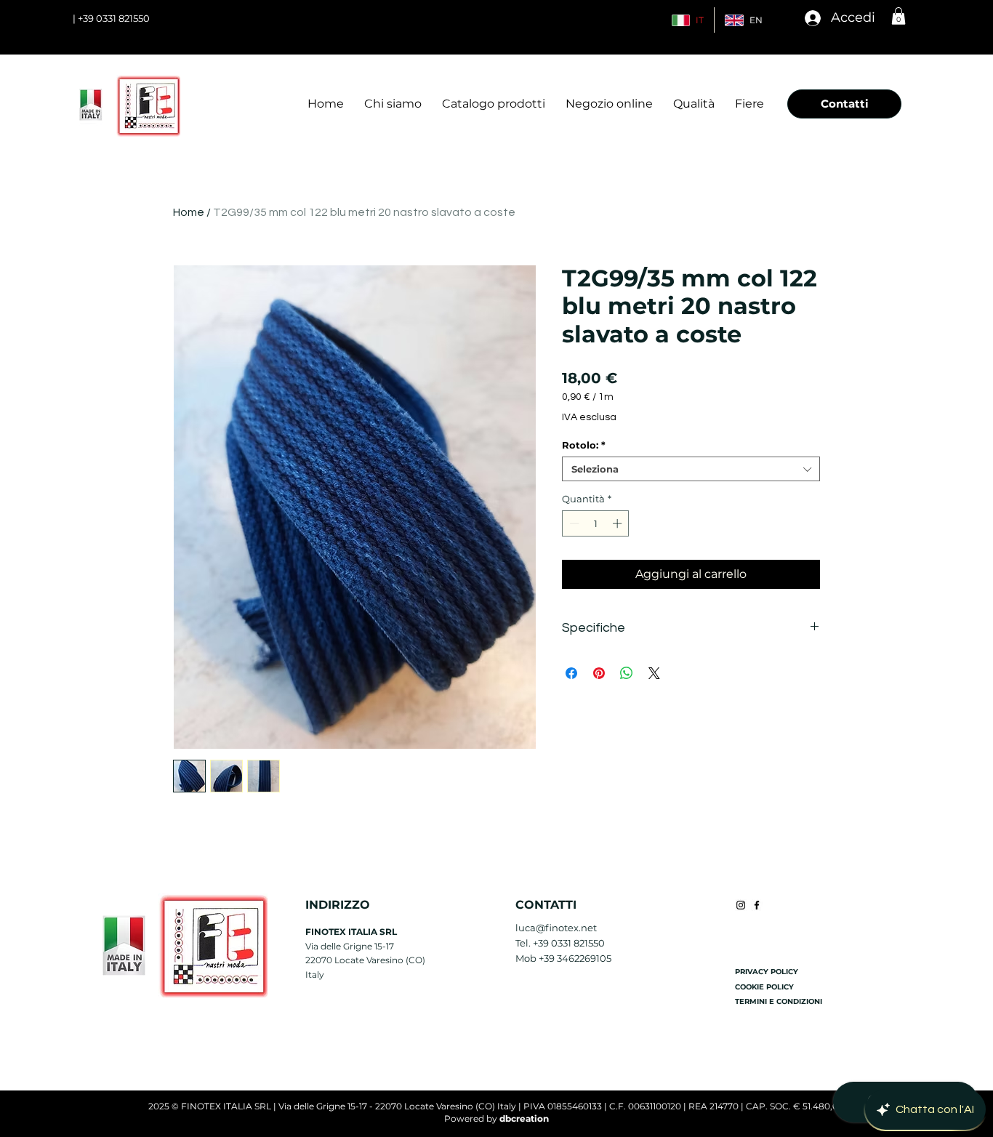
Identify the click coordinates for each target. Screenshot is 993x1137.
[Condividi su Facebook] (571, 673)
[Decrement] (573, 523)
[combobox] (691, 469)
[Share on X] (654, 673)
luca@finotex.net (556, 927)
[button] (898, 16)
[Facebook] (757, 905)
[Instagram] (741, 905)
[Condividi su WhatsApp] (626, 673)
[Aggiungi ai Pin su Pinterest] (599, 673)
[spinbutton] (596, 523)
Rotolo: (584, 445)
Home (188, 212)
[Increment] (618, 523)
